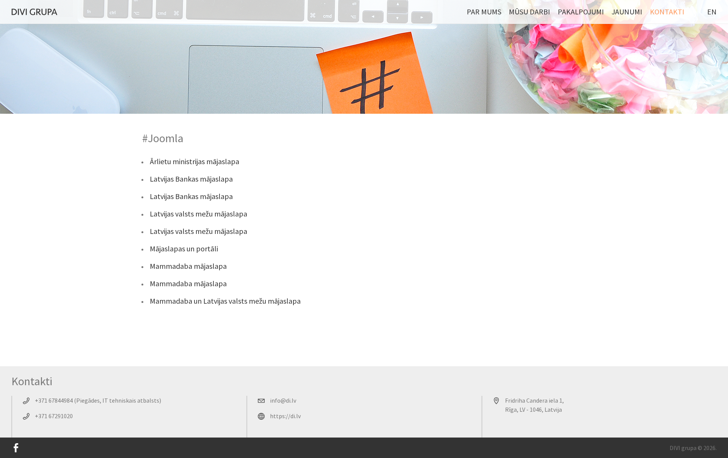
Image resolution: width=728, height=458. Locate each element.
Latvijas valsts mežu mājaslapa (198, 213)
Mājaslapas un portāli (184, 248)
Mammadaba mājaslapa (188, 266)
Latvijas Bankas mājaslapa (191, 179)
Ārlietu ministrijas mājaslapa (194, 161)
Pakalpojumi (581, 11)
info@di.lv (283, 400)
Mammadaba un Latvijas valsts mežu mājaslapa (225, 301)
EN (712, 11)
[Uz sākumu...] (34, 12)
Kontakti (667, 11)
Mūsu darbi (529, 11)
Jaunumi (627, 11)
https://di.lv (285, 416)
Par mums (484, 11)
